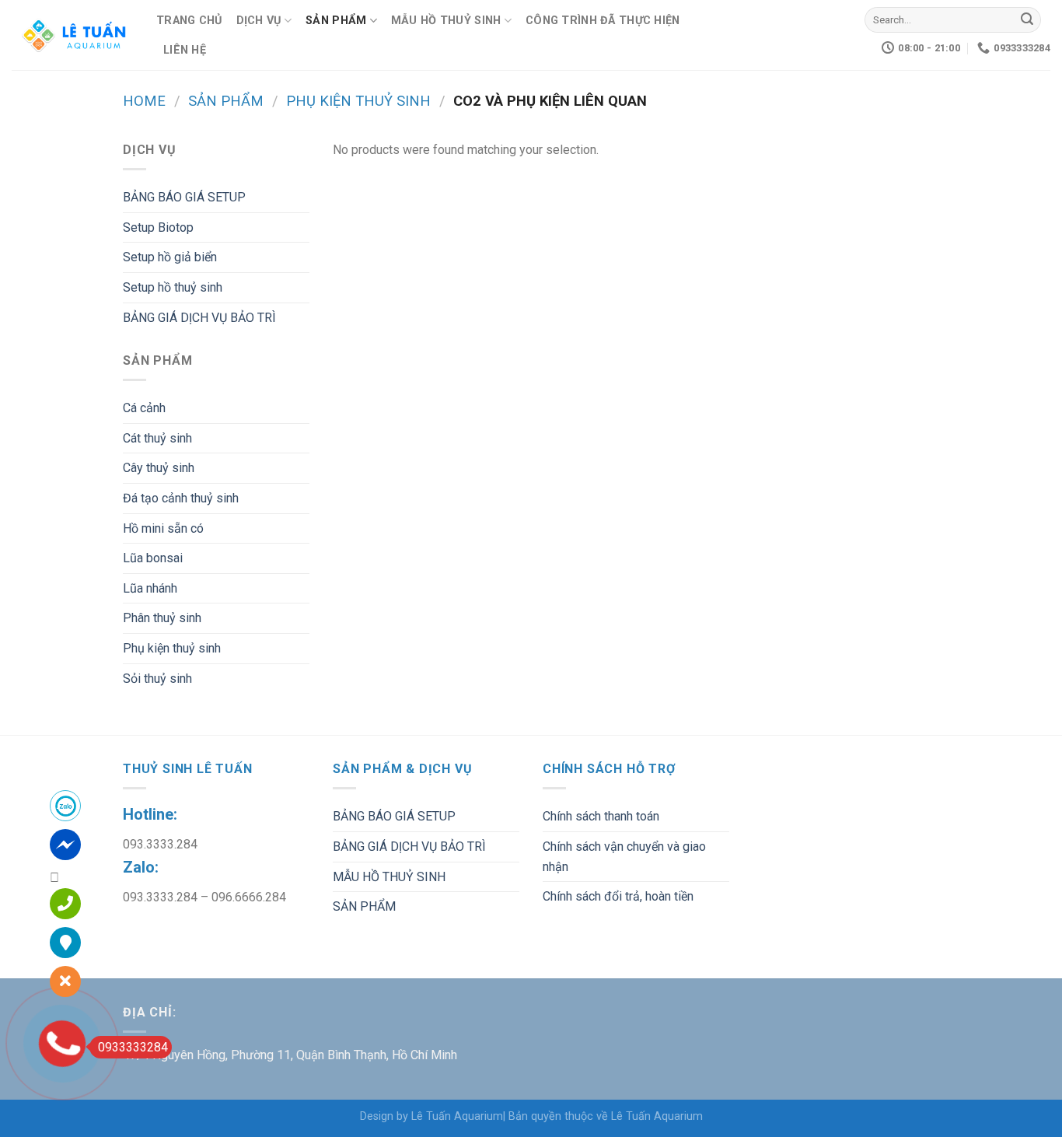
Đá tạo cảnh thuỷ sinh (181, 498)
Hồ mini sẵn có (163, 528)
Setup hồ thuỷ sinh (172, 287)
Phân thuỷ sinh (162, 617)
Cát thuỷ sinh (157, 438)
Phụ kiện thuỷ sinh (358, 101)
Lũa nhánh (150, 588)
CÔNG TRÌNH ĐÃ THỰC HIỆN (603, 20)
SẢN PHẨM (336, 20)
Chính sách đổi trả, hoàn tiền (618, 896)
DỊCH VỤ (258, 20)
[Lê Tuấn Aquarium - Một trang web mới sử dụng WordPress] (72, 35)
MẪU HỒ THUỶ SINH (446, 20)
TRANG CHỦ (189, 20)
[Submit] (1027, 20)
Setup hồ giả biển (170, 257)
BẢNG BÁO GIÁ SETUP (184, 197)
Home (144, 101)
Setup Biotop (158, 227)
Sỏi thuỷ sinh (157, 678)
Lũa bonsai (153, 558)
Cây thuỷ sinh (158, 467)
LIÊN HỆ (184, 50)
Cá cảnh (144, 408)
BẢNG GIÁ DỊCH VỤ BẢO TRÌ (199, 317)
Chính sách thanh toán (601, 816)
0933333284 (133, 1047)
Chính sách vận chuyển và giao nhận (624, 856)
